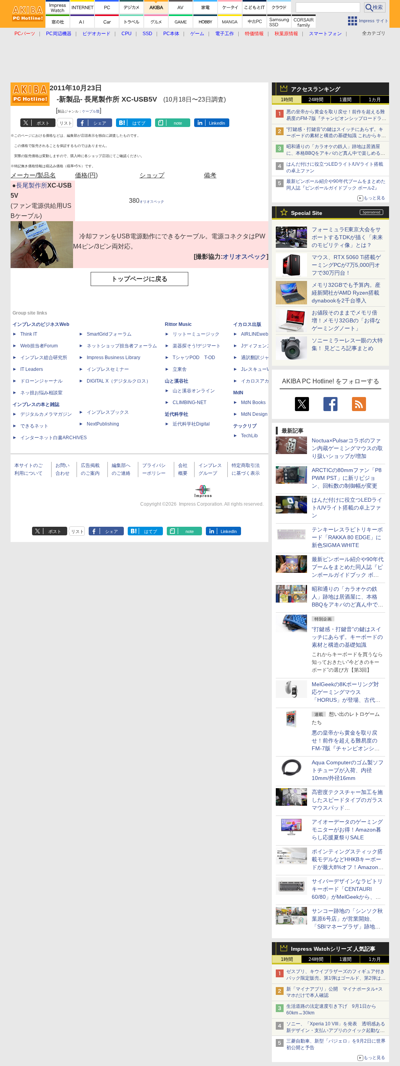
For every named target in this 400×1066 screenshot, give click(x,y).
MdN (238, 392)
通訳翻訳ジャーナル (262, 357)
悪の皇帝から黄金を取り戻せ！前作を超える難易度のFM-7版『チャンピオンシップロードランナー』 (336, 118)
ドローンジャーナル (41, 381)
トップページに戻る (139, 278)
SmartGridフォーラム (109, 334)
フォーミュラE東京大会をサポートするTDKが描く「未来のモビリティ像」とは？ (347, 237)
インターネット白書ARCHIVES (53, 437)
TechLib (249, 435)
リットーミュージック (196, 334)
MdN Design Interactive (266, 414)
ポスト (43, 123)
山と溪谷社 (176, 381)
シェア (99, 123)
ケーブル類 (91, 111)
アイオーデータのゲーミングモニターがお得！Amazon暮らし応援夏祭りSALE (347, 830)
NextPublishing (103, 424)
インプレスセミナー (108, 369)
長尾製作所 (31, 185)
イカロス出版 (247, 324)
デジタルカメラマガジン (46, 414)
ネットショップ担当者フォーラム (122, 346)
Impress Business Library (113, 357)
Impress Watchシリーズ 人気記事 (333, 949)
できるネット (34, 426)
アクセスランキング (315, 89)
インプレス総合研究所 (43, 357)
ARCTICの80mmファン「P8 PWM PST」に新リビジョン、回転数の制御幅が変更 (347, 478)
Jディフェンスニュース (265, 346)
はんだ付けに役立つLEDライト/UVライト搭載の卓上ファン (347, 508)
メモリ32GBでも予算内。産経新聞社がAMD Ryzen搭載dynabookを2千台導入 (346, 293)
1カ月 (375, 99)
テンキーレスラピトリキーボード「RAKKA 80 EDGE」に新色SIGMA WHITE (347, 537)
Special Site (306, 213)
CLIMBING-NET (189, 402)
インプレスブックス (108, 412)
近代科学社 (176, 414)
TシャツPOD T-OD (194, 357)
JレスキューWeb (259, 369)
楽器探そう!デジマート (197, 346)
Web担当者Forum (39, 346)
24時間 (316, 99)
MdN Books (253, 402)
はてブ (138, 123)
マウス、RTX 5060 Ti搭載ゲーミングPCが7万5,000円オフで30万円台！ (346, 265)
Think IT (28, 334)
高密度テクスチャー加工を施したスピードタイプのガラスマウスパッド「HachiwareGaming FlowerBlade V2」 (347, 807)
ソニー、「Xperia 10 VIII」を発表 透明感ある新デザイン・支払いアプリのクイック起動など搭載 (335, 1030)
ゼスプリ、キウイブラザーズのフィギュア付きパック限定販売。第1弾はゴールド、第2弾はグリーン (336, 978)
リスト (65, 123)
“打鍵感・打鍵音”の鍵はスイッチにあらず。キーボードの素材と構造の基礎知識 (347, 637)
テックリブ (245, 426)
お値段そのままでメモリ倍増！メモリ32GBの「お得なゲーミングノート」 (346, 320)
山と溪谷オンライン (194, 390)
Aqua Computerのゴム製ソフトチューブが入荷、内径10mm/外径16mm (348, 770)
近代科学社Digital (191, 424)
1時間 (287, 99)
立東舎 (180, 369)
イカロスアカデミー (262, 381)
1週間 (345, 99)
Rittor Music (178, 324)
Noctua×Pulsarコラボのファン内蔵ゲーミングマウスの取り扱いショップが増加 (347, 448)
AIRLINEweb (254, 334)
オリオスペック (151, 202)
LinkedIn (217, 123)
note (178, 123)
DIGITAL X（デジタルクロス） (119, 381)
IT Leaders (31, 369)
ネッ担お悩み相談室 (41, 392)
